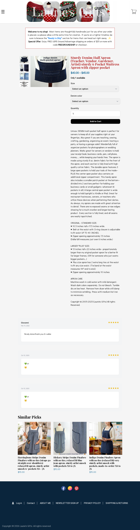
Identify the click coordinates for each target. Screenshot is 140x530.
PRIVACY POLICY (92, 503)
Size (73, 83)
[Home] (68, 11)
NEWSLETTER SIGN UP (67, 503)
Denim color (76, 96)
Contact (31, 503)
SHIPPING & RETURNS (117, 503)
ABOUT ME (45, 503)
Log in (19, 503)
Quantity (75, 108)
